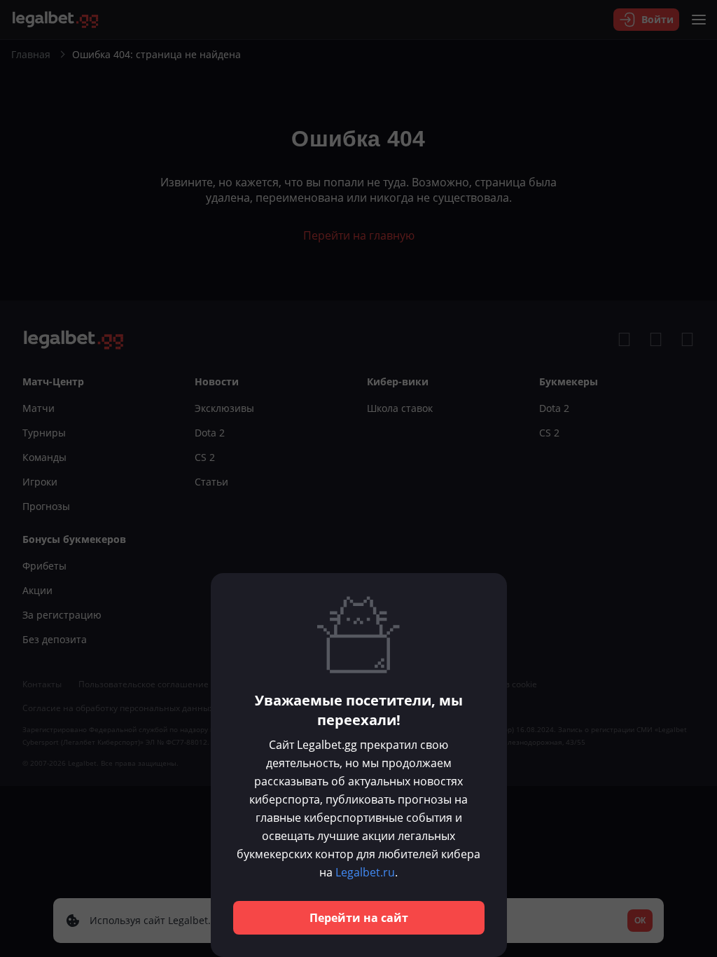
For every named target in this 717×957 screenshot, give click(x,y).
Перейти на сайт (358, 917)
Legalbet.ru (365, 872)
